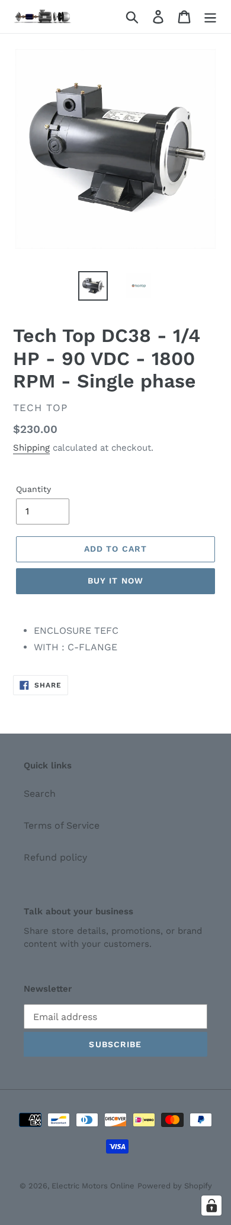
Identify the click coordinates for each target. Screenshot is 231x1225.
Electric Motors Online (93, 1185)
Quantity (33, 489)
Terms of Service (62, 825)
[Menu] (210, 17)
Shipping (31, 447)
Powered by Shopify (174, 1185)
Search (40, 793)
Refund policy (55, 857)
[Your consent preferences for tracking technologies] (211, 1205)
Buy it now (115, 580)
